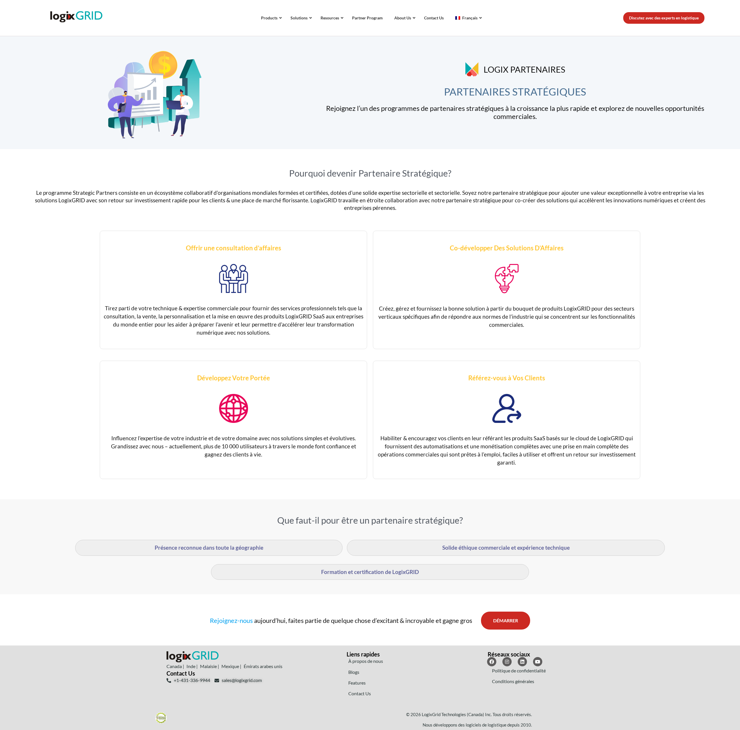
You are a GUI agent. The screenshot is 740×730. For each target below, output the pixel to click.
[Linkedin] (522, 661)
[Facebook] (491, 661)
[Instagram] (507, 661)
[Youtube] (537, 661)
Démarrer (505, 620)
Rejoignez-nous (231, 620)
